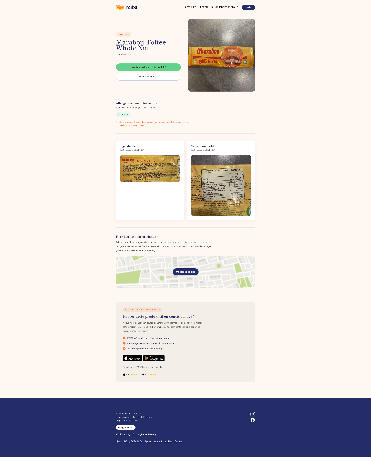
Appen (204, 7)
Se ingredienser (146, 76)
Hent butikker (187, 271)
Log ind (248, 7)
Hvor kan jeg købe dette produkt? (148, 67)
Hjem (118, 441)
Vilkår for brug (123, 434)
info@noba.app (125, 427)
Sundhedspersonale (224, 7)
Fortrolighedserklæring (144, 434)
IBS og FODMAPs (133, 441)
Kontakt (158, 441)
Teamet (178, 441)
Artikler (190, 7)
